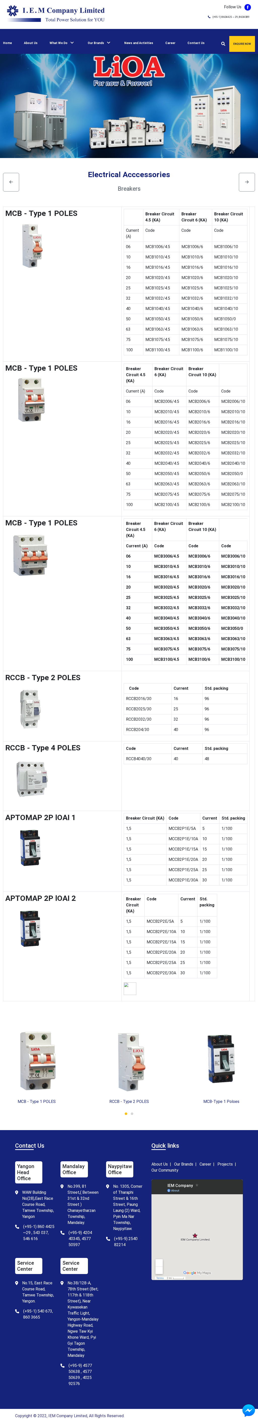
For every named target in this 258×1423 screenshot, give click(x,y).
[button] (126, 1113)
